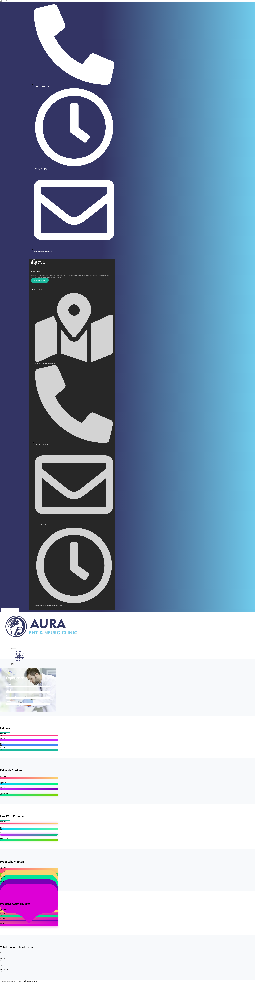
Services (19, 657)
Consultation (39, 280)
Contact (19, 658)
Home (18, 651)
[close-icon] (29, 258)
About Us (19, 653)
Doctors (19, 655)
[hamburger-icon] (13, 648)
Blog (17, 660)
